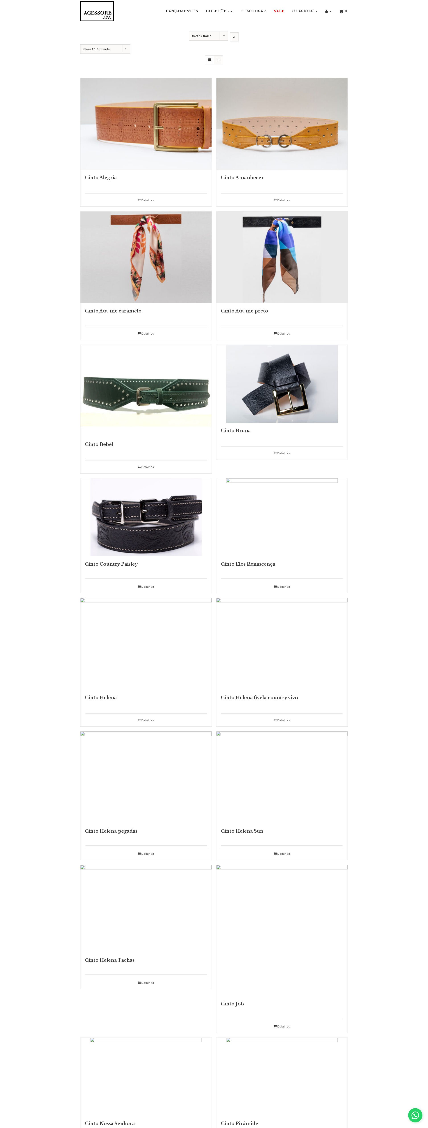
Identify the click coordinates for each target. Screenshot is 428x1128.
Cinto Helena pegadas (111, 831)
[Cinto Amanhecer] (282, 124)
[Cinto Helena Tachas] (146, 908)
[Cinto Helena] (146, 644)
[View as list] (218, 59)
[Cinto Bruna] (282, 384)
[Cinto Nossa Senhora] (146, 1077)
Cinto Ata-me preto (244, 311)
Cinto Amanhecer (242, 177)
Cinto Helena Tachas (109, 960)
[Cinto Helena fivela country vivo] (282, 644)
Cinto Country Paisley (111, 564)
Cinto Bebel (99, 444)
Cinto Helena (101, 697)
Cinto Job (232, 1004)
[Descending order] (234, 36)
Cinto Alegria (101, 177)
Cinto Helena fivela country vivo (259, 697)
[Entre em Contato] (415, 1115)
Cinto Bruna (236, 430)
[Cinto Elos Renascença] (282, 517)
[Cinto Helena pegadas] (146, 777)
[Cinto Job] (282, 930)
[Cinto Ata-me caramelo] (146, 257)
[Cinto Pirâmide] (282, 1077)
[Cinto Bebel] (146, 391)
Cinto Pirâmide (239, 1123)
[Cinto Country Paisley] (146, 517)
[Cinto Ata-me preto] (282, 257)
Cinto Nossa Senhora (110, 1123)
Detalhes (147, 200)
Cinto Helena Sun (242, 831)
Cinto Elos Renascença (248, 564)
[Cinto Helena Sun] (282, 777)
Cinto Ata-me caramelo (113, 311)
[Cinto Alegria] (146, 124)
